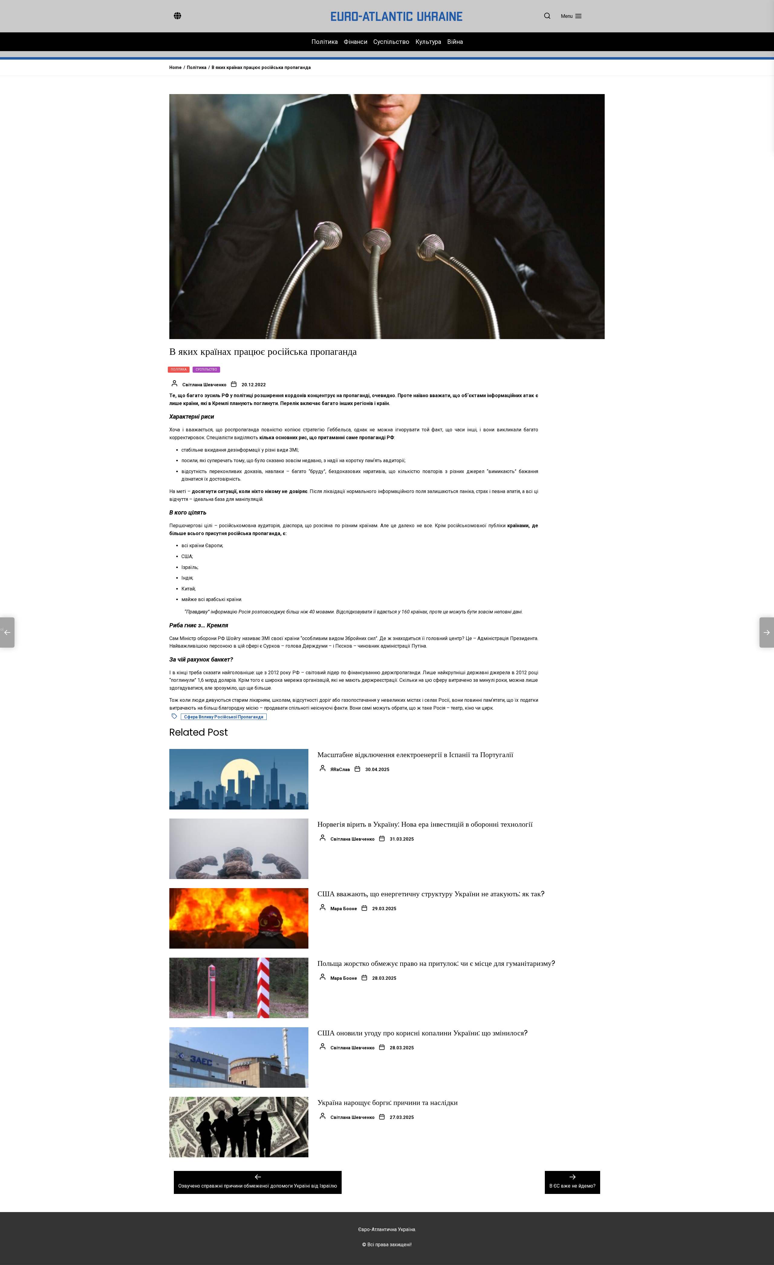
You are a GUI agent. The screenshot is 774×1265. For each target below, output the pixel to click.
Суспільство (391, 41)
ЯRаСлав (340, 769)
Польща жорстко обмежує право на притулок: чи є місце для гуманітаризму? (436, 963)
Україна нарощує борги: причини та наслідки (387, 1102)
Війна (455, 41)
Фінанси (355, 41)
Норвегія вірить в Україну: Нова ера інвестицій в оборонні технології (425, 824)
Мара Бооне (343, 908)
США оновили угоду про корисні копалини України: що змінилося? (422, 1033)
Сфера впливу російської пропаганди (223, 716)
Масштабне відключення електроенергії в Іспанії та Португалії (415, 755)
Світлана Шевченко (204, 384)
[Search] (547, 16)
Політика (324, 41)
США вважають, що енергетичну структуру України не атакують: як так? (431, 894)
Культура (428, 41)
